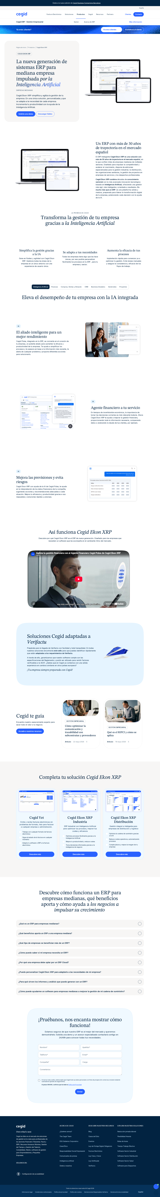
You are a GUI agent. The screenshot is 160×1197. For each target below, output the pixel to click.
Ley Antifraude (93, 1161)
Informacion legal (27, 1192)
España (141, 8)
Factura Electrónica (95, 1151)
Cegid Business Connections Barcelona (86, 3)
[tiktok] (33, 1167)
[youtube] (22, 1167)
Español (140, 1192)
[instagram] (28, 1167)
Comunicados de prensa (68, 1156)
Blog (90, 1131)
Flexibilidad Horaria (124, 1136)
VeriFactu (91, 1166)
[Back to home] (31, 14)
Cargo (85, 1062)
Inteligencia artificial (67, 1161)
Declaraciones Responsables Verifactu (96, 1192)
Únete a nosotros (66, 1166)
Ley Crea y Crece (94, 1156)
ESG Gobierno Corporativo (69, 1141)
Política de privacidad (60, 1192)
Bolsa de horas (122, 1141)
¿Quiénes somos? (66, 1131)
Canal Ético (64, 1146)
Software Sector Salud (125, 1161)
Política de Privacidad (75, 1084)
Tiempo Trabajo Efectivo (126, 1146)
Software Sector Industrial (126, 1151)
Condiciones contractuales (43, 1192)
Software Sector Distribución (127, 1156)
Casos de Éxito (93, 1136)
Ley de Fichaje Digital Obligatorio (100, 1146)
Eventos (91, 1141)
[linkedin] (17, 1167)
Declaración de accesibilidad (119, 1192)
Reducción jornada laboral (126, 1131)
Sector (76, 22)
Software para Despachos (126, 1166)
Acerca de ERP (89, 22)
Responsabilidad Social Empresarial (72, 1151)
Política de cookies (76, 1192)
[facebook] (38, 1167)
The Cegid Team (65, 1136)
